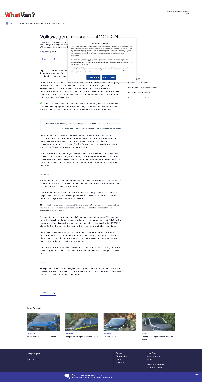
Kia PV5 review (110, 336)
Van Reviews (43, 31)
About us (119, 353)
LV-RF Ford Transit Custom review (41, 336)
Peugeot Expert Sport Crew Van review (81, 336)
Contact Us (119, 359)
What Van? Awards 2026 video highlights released (142, 87)
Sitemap (149, 359)
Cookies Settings (93, 77)
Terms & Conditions (153, 356)
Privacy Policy (151, 353)
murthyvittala (44, 52)
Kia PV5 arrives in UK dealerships (138, 82)
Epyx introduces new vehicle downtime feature (141, 98)
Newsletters (120, 362)
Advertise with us (121, 356)
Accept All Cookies (109, 77)
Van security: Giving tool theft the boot (139, 93)
